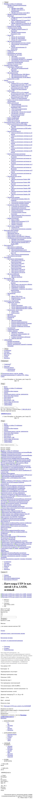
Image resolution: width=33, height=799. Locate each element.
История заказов (9, 749)
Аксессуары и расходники (15, 226)
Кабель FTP (10, 82)
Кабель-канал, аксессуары (14, 310)
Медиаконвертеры (12, 73)
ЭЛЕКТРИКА (8, 340)
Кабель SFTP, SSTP (13, 119)
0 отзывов (6, 601)
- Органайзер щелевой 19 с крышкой (21, 59)
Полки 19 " (10, 35)
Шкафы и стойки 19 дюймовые (13, 4)
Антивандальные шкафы (14, 28)
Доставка (6, 352)
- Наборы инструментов (18, 286)
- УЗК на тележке (16, 299)
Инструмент (11, 280)
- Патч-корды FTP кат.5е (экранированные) (18, 261)
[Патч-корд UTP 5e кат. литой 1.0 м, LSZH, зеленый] (16, 594)
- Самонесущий (15, 116)
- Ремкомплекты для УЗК (18, 298)
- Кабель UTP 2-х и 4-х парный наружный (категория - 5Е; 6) (20, 96)
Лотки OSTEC (8, 403)
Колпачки (10, 314)
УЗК (8, 295)
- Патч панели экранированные (20, 254)
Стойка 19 (10, 52)
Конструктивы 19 (12, 232)
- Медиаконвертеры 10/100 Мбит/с (21, 77)
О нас (8, 723)
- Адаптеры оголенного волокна (20, 206)
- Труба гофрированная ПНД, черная (21, 308)
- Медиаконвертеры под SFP (19, 76)
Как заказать (7, 353)
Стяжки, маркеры (12, 331)
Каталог (5, 449)
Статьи (6, 356)
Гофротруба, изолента (13, 302)
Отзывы (7, 648)
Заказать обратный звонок (8, 411)
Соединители (11, 328)
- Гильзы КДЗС (15, 227)
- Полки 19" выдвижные (18, 37)
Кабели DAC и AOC (13, 79)
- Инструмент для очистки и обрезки (21, 284)
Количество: (4, 612)
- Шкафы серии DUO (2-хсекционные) (18, 10)
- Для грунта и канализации (19, 109)
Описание (7, 646)
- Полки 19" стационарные (18, 40)
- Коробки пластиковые (17, 239)
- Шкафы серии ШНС (17, 8)
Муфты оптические (13, 218)
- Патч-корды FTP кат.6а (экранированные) (18, 267)
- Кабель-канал (15, 313)
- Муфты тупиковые (16, 224)
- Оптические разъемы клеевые (20, 203)
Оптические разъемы (13, 197)
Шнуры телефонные (13, 274)
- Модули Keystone (16, 320)
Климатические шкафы (14, 26)
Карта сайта (9, 739)
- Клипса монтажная (17, 305)
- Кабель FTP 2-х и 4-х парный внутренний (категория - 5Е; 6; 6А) (21, 84)
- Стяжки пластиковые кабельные (20, 337)
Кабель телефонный (13, 118)
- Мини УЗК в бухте (16, 296)
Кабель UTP (10, 91)
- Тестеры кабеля (15, 292)
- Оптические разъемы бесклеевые (21, 202)
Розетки (9, 319)
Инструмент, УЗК (9, 278)
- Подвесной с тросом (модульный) (21, 112)
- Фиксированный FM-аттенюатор (21, 215)
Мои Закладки (10, 752)
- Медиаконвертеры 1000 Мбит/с (20, 74)
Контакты (7, 358)
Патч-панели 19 (8, 245)
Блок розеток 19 (12, 50)
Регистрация (11, 370)
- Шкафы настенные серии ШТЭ (20, 13)
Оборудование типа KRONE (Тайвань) (18, 236)
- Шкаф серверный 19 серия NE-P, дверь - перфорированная (20, 21)
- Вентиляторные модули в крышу (21, 43)
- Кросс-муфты (15, 220)
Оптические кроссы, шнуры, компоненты (16, 122)
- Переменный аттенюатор (18, 208)
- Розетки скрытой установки (19, 325)
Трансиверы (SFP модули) (14, 67)
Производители (11, 734)
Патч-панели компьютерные (15, 248)
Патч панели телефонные (14, 247)
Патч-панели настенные (14, 256)
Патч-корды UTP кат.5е (11, 579)
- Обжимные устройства (18, 287)
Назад (6, 2)
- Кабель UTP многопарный (19, 98)
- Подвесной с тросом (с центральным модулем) (18, 114)
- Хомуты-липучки (16, 338)
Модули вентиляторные (14, 41)
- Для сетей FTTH (16, 110)
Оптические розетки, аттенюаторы (17, 205)
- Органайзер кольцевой (18, 58)
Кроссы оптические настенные (16, 154)
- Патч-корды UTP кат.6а (18, 272)
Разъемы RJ (10, 317)
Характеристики (9, 649)
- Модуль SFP (15, 71)
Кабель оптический (13, 103)
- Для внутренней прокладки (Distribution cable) (19, 106)
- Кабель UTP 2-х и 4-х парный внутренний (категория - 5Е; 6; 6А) (21, 93)
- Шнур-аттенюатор (16, 217)
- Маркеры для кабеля (17, 332)
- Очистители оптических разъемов (21, 229)
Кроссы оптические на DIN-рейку (17, 124)
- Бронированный (16, 104)
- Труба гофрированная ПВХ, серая (21, 307)
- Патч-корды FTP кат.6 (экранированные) (17, 264)
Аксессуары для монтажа (11, 301)
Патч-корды (7, 257)
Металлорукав (11, 316)
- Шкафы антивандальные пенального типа (18, 33)
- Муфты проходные (17, 223)
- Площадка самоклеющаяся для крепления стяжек (20, 334)
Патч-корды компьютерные (15, 259)
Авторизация (11, 369)
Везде (5, 386)
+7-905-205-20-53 (26, 409)
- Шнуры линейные (16, 277)
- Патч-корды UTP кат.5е (18, 269)
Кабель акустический (13, 121)
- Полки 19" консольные (18, 38)
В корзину (3, 618)
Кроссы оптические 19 (14, 131)
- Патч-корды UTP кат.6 (17, 271)
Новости (6, 355)
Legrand (6, 389)
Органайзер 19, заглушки (14, 55)
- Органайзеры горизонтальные (20, 61)
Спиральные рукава (13, 329)
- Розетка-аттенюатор (17, 211)
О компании (7, 350)
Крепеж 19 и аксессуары (14, 64)
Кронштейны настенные (14, 53)
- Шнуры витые (15, 275)
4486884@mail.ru (6, 413)
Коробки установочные (14, 343)
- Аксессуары (15, 311)
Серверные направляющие (15, 62)
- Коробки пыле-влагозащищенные (21, 241)
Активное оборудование (11, 65)
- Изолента (14, 304)
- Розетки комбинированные (19, 322)
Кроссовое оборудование (11, 230)
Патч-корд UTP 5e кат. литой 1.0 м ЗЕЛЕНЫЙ (17, 706)
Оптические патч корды (14, 176)
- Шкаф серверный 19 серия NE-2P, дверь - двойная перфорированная (21, 24)
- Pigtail (13, 178)
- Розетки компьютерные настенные (21, 323)
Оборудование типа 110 (14, 235)
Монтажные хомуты (13, 233)
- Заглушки (14, 56)
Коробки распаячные (13, 341)
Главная (6, 575)
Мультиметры (11, 293)
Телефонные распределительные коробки (19, 238)
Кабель (6, 80)
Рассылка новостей (10, 755)
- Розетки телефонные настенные (20, 326)
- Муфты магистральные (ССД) (20, 221)
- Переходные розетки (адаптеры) (20, 209)
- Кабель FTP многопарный (19, 89)
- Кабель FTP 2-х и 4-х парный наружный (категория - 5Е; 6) (19, 87)
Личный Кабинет (9, 746)
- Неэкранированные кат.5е (19, 250)
